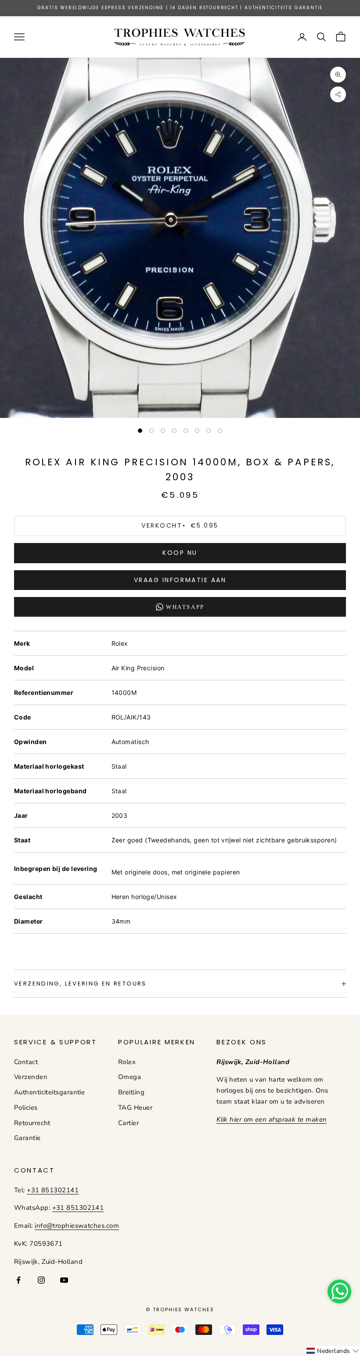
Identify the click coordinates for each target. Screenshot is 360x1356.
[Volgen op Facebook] (18, 1280)
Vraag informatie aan (180, 579)
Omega (129, 1076)
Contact (26, 1061)
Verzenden (30, 1076)
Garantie (27, 1137)
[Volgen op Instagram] (41, 1280)
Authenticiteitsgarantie (49, 1092)
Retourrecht (32, 1123)
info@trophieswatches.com (77, 1225)
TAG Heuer (135, 1107)
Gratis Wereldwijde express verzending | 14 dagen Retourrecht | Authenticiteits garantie (180, 7)
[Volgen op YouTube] (64, 1280)
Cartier (128, 1123)
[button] (332, 1351)
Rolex (127, 1061)
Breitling (131, 1092)
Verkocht (179, 525)
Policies (26, 1107)
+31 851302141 (53, 1190)
